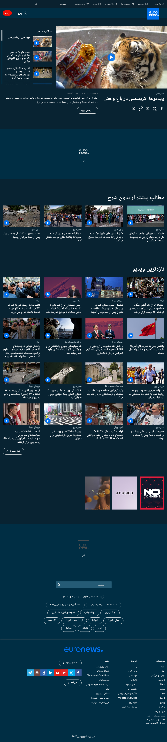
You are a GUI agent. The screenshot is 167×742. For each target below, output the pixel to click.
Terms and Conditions (98, 676)
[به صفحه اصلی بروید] (153, 14)
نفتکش (85, 628)
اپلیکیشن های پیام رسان (127, 693)
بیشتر (107, 661)
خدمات (134, 661)
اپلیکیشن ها (132, 689)
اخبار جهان (77, 301)
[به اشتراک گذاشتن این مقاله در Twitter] (154, 108)
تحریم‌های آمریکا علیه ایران (63, 613)
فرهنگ (162, 698)
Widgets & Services (127, 698)
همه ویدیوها (14, 451)
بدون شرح (160, 229)
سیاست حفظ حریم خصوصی (97, 685)
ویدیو (162, 703)
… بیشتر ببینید (87, 110)
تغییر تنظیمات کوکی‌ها (100, 703)
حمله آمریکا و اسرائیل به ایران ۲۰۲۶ (65, 605)
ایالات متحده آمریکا (74, 620)
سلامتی (162, 689)
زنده (7, 13)
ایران (162, 301)
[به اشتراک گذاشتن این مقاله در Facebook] (161, 108)
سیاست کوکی (103, 680)
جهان (163, 671)
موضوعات (160, 661)
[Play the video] (111, 57)
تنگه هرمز (52, 620)
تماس (107, 689)
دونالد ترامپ (89, 613)
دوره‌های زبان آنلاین (129, 707)
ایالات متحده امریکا (73, 341)
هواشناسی (133, 676)
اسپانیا (95, 620)
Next (162, 685)
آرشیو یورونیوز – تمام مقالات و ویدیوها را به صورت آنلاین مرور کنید (155, 719)
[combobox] (52, 4)
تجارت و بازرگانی (158, 676)
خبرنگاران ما (160, 712)
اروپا (163, 667)
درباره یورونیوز (103, 667)
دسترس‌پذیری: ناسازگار (99, 698)
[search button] (35, 4)
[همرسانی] (147, 108)
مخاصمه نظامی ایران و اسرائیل (103, 605)
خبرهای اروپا (117, 301)
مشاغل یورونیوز (102, 693)
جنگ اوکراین (110, 613)
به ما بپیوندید (131, 685)
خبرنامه (74, 683)
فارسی (158, 4)
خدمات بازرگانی (102, 671)
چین (162, 341)
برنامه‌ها (162, 707)
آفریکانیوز (133, 703)
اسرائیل (68, 628)
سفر (163, 693)
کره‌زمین (161, 680)
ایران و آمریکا (113, 620)
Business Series (114, 386)
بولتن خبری (132, 671)
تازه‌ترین (133, 680)
